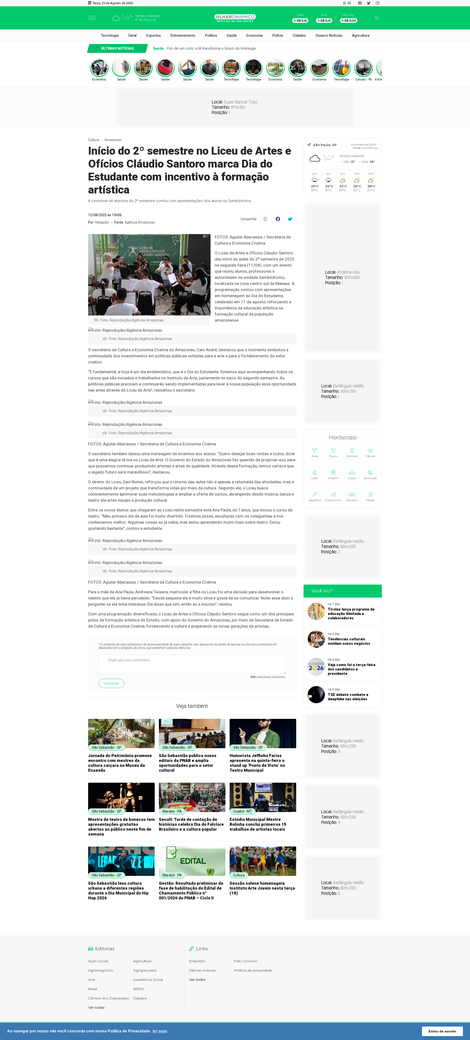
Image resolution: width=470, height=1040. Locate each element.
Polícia (277, 35)
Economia (255, 35)
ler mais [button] (160, 1031)
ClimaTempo (370, 148)
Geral (132, 35)
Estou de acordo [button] (442, 1031)
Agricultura (360, 35)
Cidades (299, 35)
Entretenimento (183, 35)
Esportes (153, 35)
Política (211, 35)
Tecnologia (109, 35)
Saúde (232, 35)
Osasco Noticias (329, 35)
